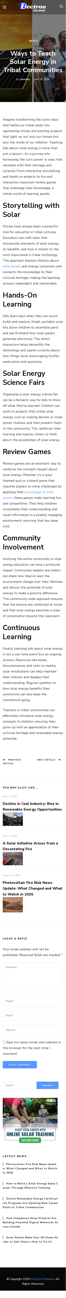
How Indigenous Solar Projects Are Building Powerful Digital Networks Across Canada (30, 1222)
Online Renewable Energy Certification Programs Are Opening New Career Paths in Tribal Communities (30, 1203)
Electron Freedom (42, 1279)
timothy (25, 79)
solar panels (12, 266)
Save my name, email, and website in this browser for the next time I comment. (32, 1048)
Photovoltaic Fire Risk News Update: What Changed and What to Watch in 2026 (32, 888)
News (33, 41)
